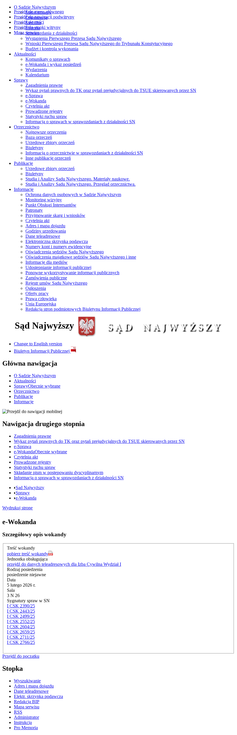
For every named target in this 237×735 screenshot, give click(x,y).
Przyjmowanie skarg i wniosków (55, 215)
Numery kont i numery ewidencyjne (58, 246)
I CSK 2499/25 (21, 616)
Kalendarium (37, 74)
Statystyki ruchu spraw (46, 116)
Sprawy (21, 80)
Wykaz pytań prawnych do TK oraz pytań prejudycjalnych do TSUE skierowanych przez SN (110, 90)
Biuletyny (34, 147)
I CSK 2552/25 (21, 621)
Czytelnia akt (37, 106)
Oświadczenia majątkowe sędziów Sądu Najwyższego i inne (80, 257)
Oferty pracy (37, 293)
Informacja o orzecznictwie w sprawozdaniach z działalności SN (84, 152)
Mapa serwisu (26, 32)
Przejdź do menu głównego (39, 11)
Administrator (26, 717)
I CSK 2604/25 (21, 626)
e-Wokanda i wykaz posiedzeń (53, 64)
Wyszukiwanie (27, 680)
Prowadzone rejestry (44, 111)
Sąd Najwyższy (30, 487)
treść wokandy (27, 553)
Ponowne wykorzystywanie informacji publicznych (72, 272)
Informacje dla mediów (46, 262)
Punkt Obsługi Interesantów (50, 204)
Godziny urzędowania (45, 231)
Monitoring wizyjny (43, 199)
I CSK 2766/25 (21, 642)
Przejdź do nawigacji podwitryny (44, 16)
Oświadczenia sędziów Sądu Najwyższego (64, 251)
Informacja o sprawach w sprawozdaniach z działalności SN (80, 121)
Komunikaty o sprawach (47, 59)
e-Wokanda (35, 100)
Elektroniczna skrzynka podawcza (56, 241)
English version (38, 343)
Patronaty (34, 210)
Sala (11, 590)
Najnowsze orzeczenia (45, 132)
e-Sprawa (34, 95)
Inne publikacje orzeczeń (48, 158)
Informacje (24, 189)
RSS (18, 712)
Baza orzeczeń (38, 137)
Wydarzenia (36, 69)
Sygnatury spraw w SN (28, 600)
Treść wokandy (21, 548)
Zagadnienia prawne (44, 85)
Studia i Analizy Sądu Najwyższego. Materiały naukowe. (77, 178)
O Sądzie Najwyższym (35, 7)
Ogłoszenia (35, 288)
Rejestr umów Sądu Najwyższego (56, 283)
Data (11, 579)
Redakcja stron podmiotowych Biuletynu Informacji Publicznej (82, 309)
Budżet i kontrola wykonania (51, 48)
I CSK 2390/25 (21, 605)
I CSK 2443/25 (21, 611)
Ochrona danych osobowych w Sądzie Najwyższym (73, 194)
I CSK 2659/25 (21, 631)
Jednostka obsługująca (27, 559)
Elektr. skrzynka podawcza (38, 696)
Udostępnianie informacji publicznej (58, 267)
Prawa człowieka (41, 298)
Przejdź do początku (20, 656)
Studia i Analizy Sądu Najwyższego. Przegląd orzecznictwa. (80, 184)
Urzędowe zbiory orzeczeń (50, 142)
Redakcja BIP (26, 701)
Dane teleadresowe (42, 236)
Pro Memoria (26, 727)
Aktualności (25, 53)
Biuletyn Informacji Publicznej (42, 351)
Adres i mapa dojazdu (45, 225)
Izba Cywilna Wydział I (64, 564)
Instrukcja (23, 722)
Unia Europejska (40, 303)
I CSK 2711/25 (21, 637)
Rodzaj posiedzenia (24, 569)
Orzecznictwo (26, 126)
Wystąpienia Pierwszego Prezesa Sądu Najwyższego (73, 38)
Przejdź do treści (29, 22)
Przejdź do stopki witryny (37, 27)
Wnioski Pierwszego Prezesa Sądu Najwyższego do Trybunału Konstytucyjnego (99, 43)
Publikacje (23, 163)
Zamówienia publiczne (46, 277)
